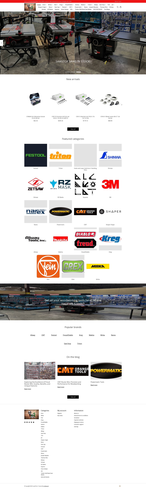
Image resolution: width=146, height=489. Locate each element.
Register (59, 413)
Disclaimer (76, 418)
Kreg (110, 252)
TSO (109, 5)
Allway (96, 5)
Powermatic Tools (97, 382)
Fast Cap (43, 444)
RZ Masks (50, 9)
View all (73, 129)
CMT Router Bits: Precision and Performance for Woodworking (69, 383)
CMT (85, 225)
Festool (35, 168)
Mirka (98, 279)
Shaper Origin (110, 225)
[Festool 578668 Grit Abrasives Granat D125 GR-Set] (35, 99)
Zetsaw (44, 9)
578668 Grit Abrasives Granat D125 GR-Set (35, 117)
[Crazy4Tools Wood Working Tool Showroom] (30, 7)
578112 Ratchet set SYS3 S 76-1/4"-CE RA (85, 117)
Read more (27, 389)
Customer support (78, 424)
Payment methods (78, 420)
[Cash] (120, 486)
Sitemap (76, 426)
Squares (57, 9)
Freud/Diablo (85, 252)
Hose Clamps (64, 9)
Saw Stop (43, 433)
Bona (42, 442)
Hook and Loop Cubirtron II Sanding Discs (85, 169)
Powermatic (60, 225)
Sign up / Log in (118, 1)
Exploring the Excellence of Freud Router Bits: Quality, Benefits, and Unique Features (37, 384)
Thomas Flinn (104, 7)
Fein (48, 279)
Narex (86, 7)
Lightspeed (46, 486)
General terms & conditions (81, 415)
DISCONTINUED (97, 9)
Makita (60, 252)
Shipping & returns (79, 422)
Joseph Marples (93, 7)
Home (39, 5)
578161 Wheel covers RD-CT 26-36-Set (110, 117)
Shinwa (111, 7)
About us (76, 413)
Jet (41, 437)
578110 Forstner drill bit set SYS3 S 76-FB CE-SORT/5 (60, 117)
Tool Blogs (107, 9)
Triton (61, 168)
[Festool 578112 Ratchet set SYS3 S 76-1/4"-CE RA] (85, 99)
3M (110, 197)
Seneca (77, 5)
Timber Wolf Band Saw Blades (83, 9)
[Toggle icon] (117, 7)
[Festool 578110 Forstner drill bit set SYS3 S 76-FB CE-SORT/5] (60, 99)
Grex (73, 279)
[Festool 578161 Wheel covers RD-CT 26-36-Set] (110, 99)
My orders (60, 415)
